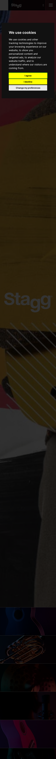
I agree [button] (28, 75)
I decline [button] (28, 81)
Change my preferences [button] (28, 88)
